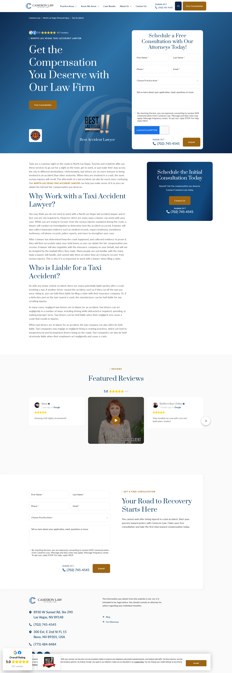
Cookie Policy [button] (139, 662)
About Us (124, 6)
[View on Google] (37, 405)
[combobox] (167, 81)
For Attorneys (112, 622)
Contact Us (141, 6)
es (178, 6)
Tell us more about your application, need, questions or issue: (165, 92)
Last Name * (179, 57)
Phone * (140, 69)
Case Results (109, 6)
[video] (116, 420)
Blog (108, 617)
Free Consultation (194, 6)
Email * (176, 69)
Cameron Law (34, 18)
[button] (26, 420)
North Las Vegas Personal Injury (56, 18)
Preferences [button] (36, 665)
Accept (196, 663)
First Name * (142, 57)
